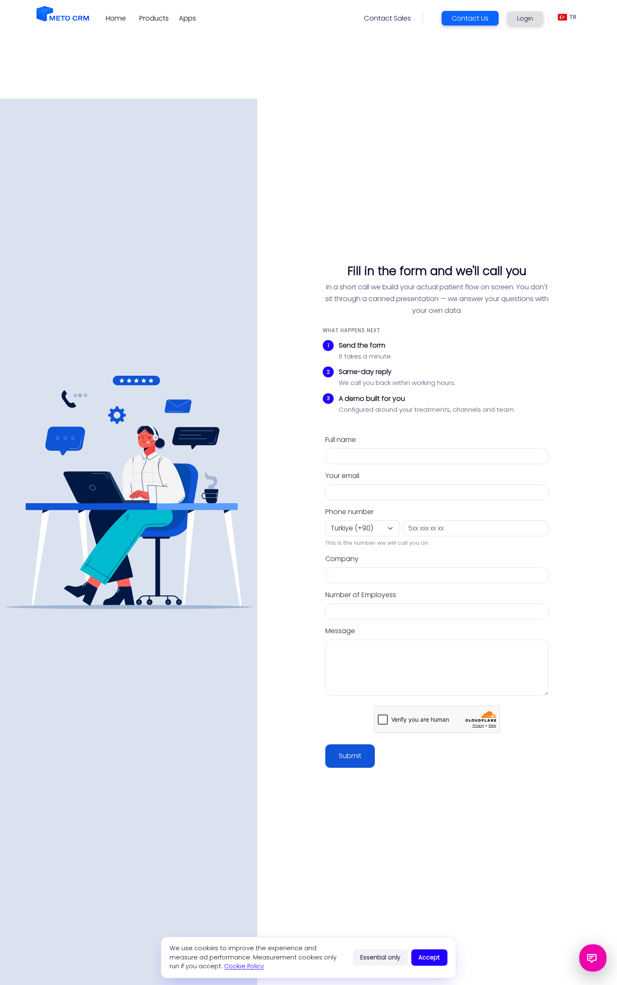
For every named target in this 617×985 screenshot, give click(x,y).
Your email (342, 476)
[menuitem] (116, 18)
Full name (340, 439)
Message (340, 631)
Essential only (380, 957)
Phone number (349, 512)
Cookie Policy (244, 966)
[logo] (63, 13)
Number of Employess (360, 595)
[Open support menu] (593, 958)
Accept (429, 957)
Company (341, 559)
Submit (350, 756)
